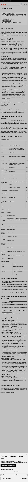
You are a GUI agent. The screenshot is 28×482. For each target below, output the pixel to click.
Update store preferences (6, 478)
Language (16, 471)
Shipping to (3, 471)
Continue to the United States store (8, 465)
